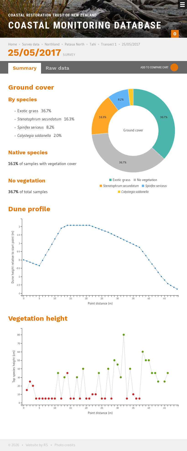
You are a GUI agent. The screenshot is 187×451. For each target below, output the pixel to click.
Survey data (30, 44)
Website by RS (37, 445)
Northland (52, 44)
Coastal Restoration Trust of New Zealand (52, 15)
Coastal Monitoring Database (85, 25)
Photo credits (65, 445)
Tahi (93, 44)
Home (12, 44)
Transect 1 (109, 44)
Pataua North (74, 44)
